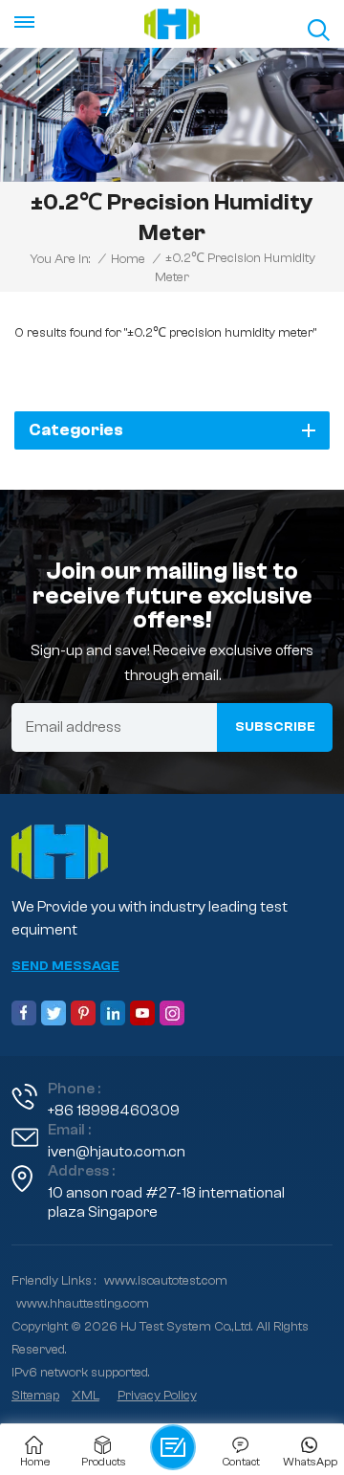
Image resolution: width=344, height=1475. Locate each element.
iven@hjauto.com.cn (116, 1151)
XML (85, 1395)
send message (65, 966)
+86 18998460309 (114, 1110)
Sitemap (35, 1395)
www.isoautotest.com (165, 1280)
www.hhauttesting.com (82, 1303)
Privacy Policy (157, 1395)
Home (128, 259)
